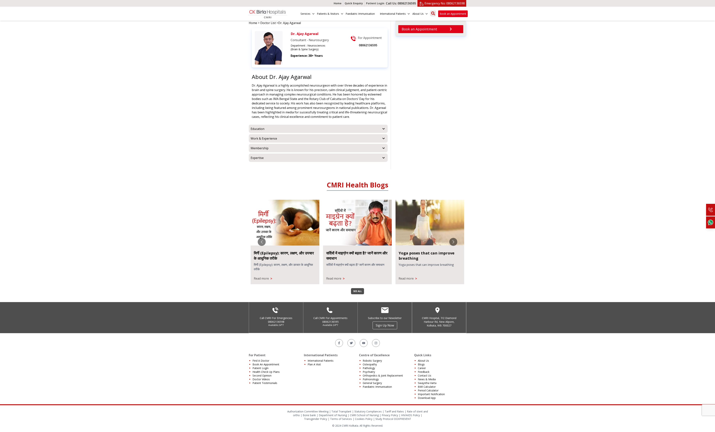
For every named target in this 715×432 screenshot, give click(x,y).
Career (422, 368)
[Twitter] (351, 343)
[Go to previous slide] (262, 242)
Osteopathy (370, 364)
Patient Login (375, 3)
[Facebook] (339, 343)
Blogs (421, 364)
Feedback (423, 372)
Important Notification (431, 394)
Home (337, 3)
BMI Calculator (427, 386)
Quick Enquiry (354, 3)
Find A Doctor (260, 360)
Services (305, 13)
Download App (427, 398)
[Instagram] (376, 343)
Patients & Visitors (328, 13)
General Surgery (372, 383)
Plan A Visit (314, 364)
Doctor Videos (261, 379)
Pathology (369, 368)
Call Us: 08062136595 (401, 3)
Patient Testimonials (264, 383)
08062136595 (330, 321)
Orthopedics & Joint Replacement (383, 375)
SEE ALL (357, 291)
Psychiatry (369, 372)
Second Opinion (261, 375)
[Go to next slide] (453, 242)
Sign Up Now (385, 325)
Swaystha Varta (427, 383)
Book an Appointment (453, 13)
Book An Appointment (265, 364)
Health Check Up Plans (266, 372)
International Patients (393, 13)
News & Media (427, 379)
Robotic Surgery (372, 360)
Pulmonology (371, 379)
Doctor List (268, 23)
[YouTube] (364, 343)
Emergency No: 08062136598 (445, 3)
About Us (418, 13)
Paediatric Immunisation (360, 13)
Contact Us (424, 375)
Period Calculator (428, 390)
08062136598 (276, 321)
